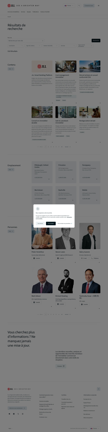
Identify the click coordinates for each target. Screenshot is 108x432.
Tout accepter (51, 223)
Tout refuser (40, 223)
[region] (54, 216)
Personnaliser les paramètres (65, 223)
